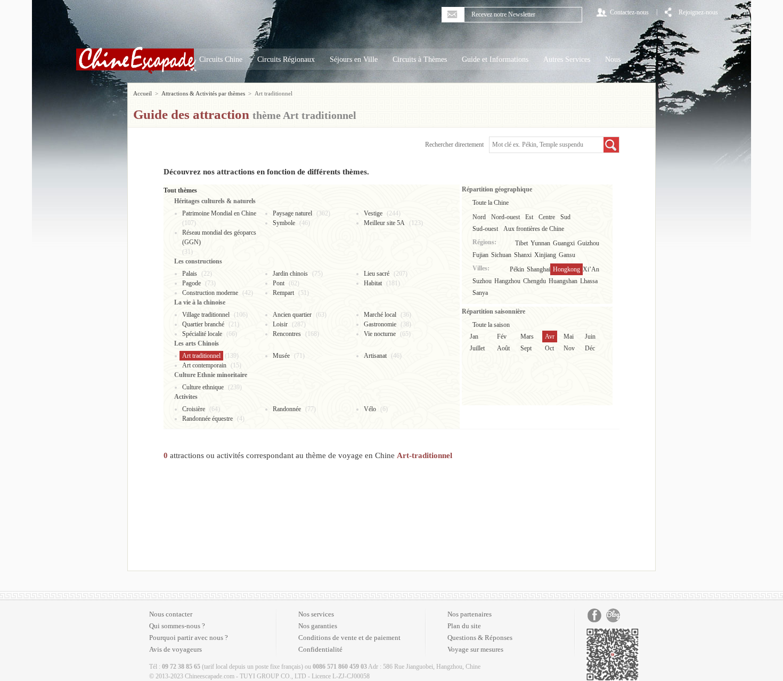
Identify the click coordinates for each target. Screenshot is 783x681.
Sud (565, 217)
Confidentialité (320, 649)
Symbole (284, 223)
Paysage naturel (292, 213)
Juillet (477, 348)
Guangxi (564, 243)
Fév (502, 336)
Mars (527, 336)
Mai (569, 336)
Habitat (373, 283)
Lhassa (589, 281)
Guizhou (588, 243)
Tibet (521, 243)
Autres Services (566, 59)
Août (503, 348)
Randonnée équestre (207, 418)
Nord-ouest (505, 217)
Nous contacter (170, 614)
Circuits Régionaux (286, 59)
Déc (590, 348)
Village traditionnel (206, 314)
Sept (526, 348)
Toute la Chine (490, 202)
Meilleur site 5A (384, 223)
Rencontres (287, 334)
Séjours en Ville (354, 59)
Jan (474, 336)
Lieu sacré (376, 273)
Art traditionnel (201, 355)
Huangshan (563, 281)
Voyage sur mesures (475, 649)
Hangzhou (507, 281)
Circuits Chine (220, 59)
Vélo (370, 409)
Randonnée (287, 409)
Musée (281, 355)
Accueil (142, 93)
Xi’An (591, 269)
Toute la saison (491, 325)
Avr (549, 336)
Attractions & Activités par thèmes (203, 93)
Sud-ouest (485, 229)
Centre (547, 217)
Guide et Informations (495, 59)
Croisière (193, 409)
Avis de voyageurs (175, 649)
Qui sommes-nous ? (177, 626)
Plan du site (464, 626)
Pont (278, 283)
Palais (189, 273)
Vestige (373, 213)
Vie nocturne (380, 334)
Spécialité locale (202, 334)
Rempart (283, 293)
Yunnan (540, 243)
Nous (613, 59)
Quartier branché (203, 324)
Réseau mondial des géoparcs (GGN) (219, 237)
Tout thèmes (180, 190)
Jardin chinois (290, 273)
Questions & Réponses (479, 638)
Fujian (480, 255)
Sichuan (501, 255)
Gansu (567, 255)
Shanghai (538, 269)
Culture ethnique (203, 387)
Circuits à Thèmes (420, 59)
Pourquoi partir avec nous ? (188, 638)
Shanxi (523, 255)
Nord (479, 217)
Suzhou (482, 281)
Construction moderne (210, 293)
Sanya (480, 293)
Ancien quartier (292, 314)
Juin (590, 336)
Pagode (191, 283)
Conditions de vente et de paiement (349, 638)
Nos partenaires (469, 614)
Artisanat (375, 355)
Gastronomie (380, 324)
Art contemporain (204, 365)
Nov (569, 348)
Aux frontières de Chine (533, 229)
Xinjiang (545, 255)
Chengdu (534, 281)
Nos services (316, 614)
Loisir (280, 324)
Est (529, 217)
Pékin (517, 269)
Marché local (380, 314)
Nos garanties (317, 626)
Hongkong (566, 269)
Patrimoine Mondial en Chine (219, 213)
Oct (549, 348)
